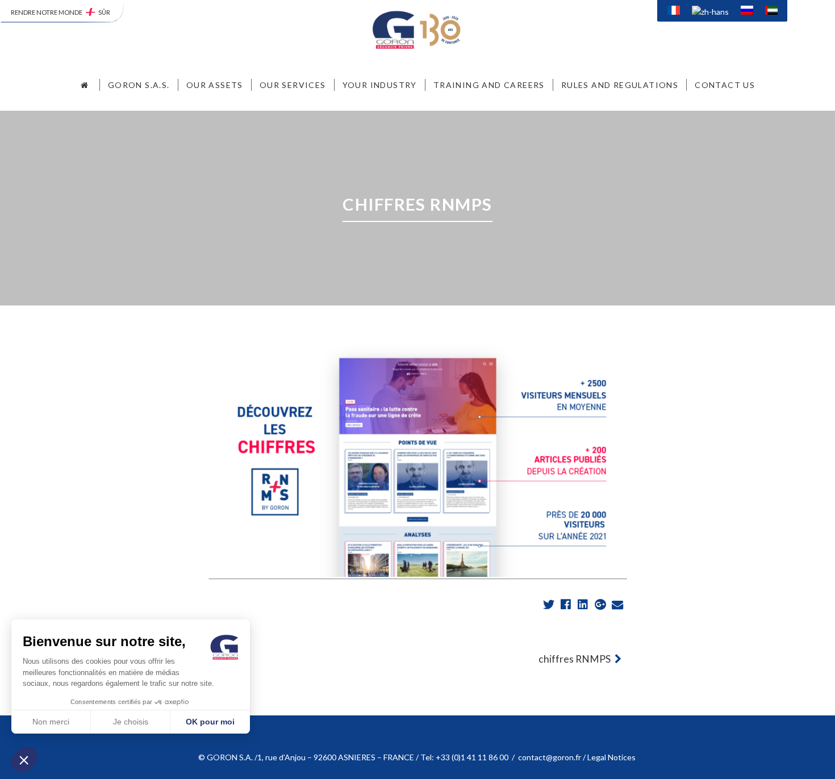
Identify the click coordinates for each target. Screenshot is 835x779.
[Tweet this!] (549, 605)
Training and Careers (489, 85)
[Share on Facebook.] (566, 605)
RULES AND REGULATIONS (619, 85)
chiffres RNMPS (575, 659)
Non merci (50, 721)
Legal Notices (612, 757)
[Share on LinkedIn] (583, 605)
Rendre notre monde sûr (60, 12)
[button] (23, 759)
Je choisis (130, 721)
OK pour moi (210, 721)
